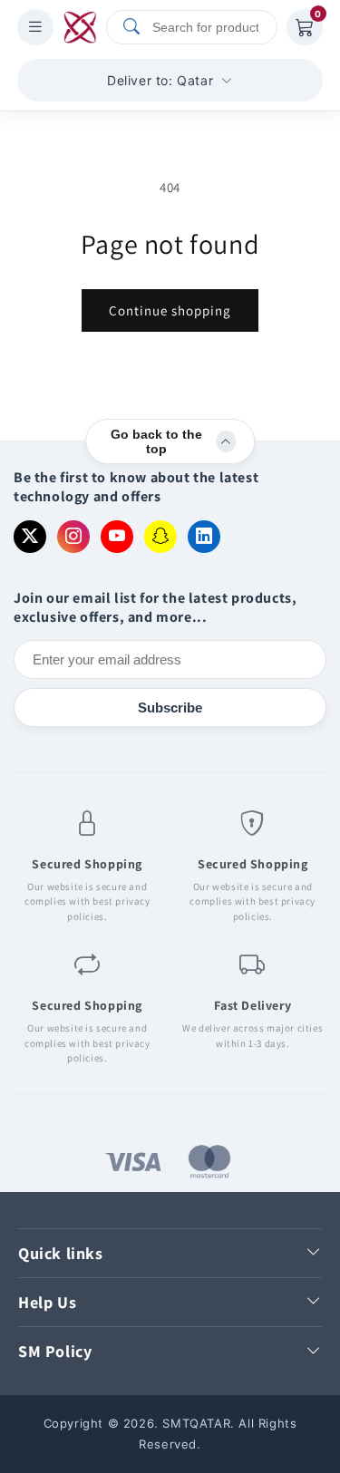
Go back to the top (156, 441)
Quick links (60, 1253)
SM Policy (55, 1351)
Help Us (47, 1302)
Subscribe (170, 707)
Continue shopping (170, 310)
